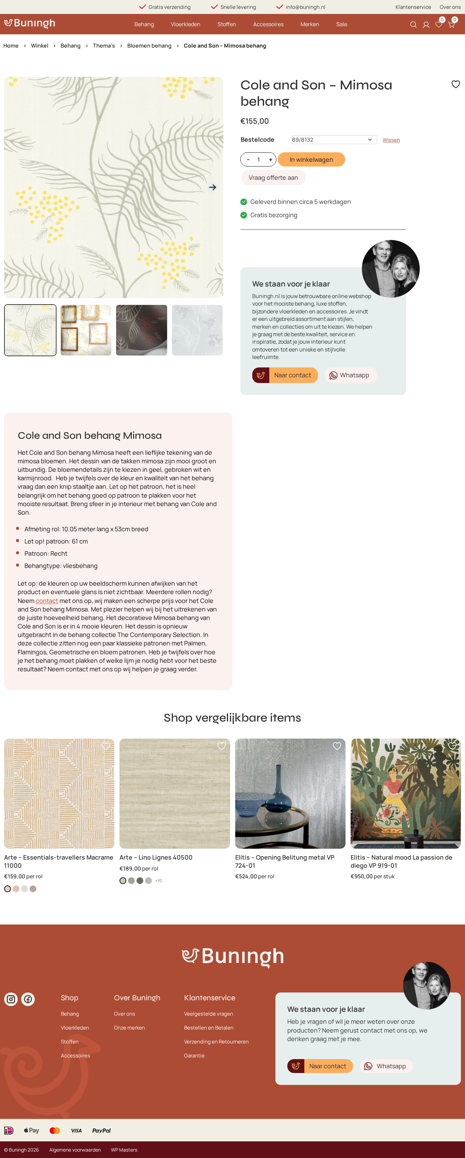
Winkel (39, 45)
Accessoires (268, 24)
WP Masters (124, 1149)
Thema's (104, 45)
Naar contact (292, 375)
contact (47, 601)
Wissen (391, 139)
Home (11, 45)
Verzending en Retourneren (216, 1041)
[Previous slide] (15, 187)
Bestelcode (257, 139)
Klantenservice (413, 7)
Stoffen (227, 24)
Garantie (194, 1055)
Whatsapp (354, 375)
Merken (310, 24)
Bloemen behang (149, 45)
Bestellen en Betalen (209, 1027)
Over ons (450, 7)
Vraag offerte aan (273, 177)
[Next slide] (212, 187)
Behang (144, 24)
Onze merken (129, 1027)
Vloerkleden (186, 24)
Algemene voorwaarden (75, 1149)
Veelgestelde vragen (208, 1013)
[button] (30, 330)
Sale (341, 24)
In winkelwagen (311, 159)
